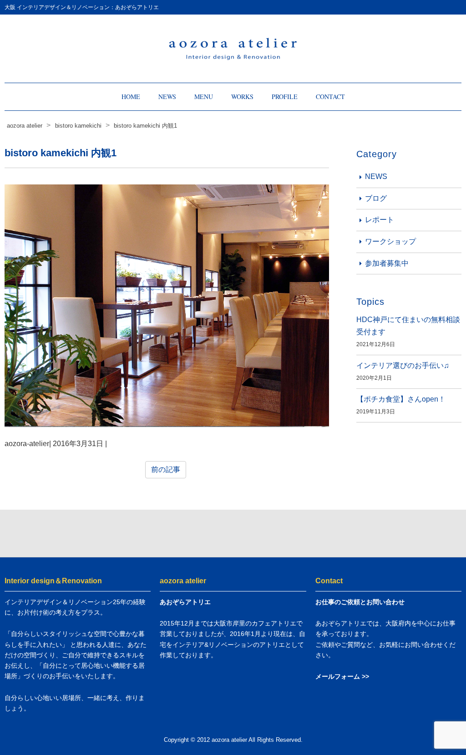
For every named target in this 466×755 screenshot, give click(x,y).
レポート (379, 220)
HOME (131, 96)
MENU (203, 96)
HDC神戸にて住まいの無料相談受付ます (408, 326)
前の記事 (165, 469)
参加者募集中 (387, 263)
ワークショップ (390, 241)
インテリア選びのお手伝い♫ (402, 365)
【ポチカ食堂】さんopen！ (401, 399)
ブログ (376, 198)
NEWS (167, 96)
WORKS (242, 96)
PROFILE (285, 96)
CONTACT (330, 96)
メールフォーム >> (342, 676)
